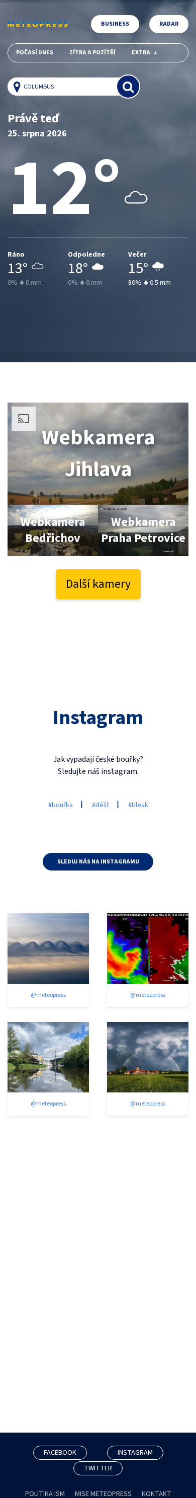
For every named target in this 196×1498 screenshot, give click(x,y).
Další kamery (98, 584)
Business (115, 24)
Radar (168, 24)
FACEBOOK (60, 1453)
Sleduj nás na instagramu (98, 861)
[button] (20, 87)
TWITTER (98, 1468)
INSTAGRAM (135, 1453)
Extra (141, 52)
